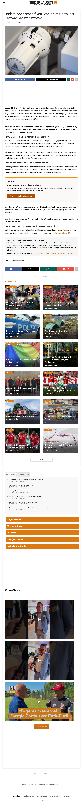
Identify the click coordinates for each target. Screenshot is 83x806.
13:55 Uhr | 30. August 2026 (19, 498)
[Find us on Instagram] (40, 800)
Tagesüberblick (15, 519)
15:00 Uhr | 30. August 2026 (19, 487)
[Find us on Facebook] (38, 800)
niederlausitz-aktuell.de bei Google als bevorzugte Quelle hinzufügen (51, 253)
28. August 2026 (12, 450)
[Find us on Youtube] (43, 800)
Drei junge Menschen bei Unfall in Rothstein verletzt (24, 491)
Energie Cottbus (15, 539)
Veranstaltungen (15, 526)
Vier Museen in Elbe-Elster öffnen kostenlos (21, 485)
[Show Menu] (4, 3)
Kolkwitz (48, 430)
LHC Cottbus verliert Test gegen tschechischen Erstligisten (26, 479)
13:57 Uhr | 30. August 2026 (19, 492)
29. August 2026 (51, 393)
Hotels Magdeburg (64, 796)
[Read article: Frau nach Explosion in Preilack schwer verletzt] (22, 411)
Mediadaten (41, 785)
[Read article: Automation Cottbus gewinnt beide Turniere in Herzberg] (22, 383)
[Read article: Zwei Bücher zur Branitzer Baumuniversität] (60, 326)
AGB (58, 785)
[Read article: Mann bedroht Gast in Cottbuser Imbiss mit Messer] (22, 326)
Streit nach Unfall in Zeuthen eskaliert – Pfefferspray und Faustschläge (29, 508)
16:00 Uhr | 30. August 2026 (19, 481)
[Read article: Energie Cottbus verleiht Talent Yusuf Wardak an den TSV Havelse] (22, 440)
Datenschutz (51, 785)
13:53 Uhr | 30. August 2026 (19, 504)
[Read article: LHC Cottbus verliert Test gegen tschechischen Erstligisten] (60, 297)
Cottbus (48, 287)
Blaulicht (10, 315)
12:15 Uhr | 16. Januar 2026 (13, 23)
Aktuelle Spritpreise (17, 546)
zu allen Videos (41, 726)
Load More (41, 460)
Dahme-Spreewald (13, 344)
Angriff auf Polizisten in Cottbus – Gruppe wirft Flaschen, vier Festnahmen (60, 359)
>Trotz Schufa (25, 796)
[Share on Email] (72, 79)
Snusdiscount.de (53, 796)
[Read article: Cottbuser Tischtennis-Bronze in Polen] (60, 411)
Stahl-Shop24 (44, 796)
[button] (39, 619)
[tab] (10, 474)
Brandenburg (11, 287)
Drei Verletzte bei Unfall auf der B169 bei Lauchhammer (25, 496)
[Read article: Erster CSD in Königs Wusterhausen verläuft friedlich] (22, 354)
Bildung (9, 373)
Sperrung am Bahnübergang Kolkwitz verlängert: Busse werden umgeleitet (60, 445)
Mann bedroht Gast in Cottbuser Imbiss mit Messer (23, 502)
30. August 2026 (12, 308)
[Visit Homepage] (43, 3)
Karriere (24, 785)
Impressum (32, 785)
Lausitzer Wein (34, 796)
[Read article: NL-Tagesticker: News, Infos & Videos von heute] (22, 297)
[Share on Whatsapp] (68, 79)
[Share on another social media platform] (76, 79)
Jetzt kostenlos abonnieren (21, 196)
